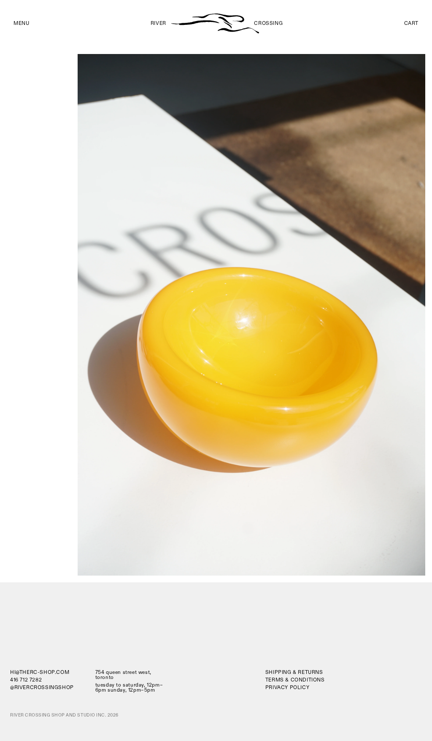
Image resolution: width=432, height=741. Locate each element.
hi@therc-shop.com (39, 672)
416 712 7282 (26, 680)
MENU (21, 23)
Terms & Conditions (295, 680)
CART (411, 23)
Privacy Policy (287, 687)
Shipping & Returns (294, 672)
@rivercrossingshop (42, 687)
